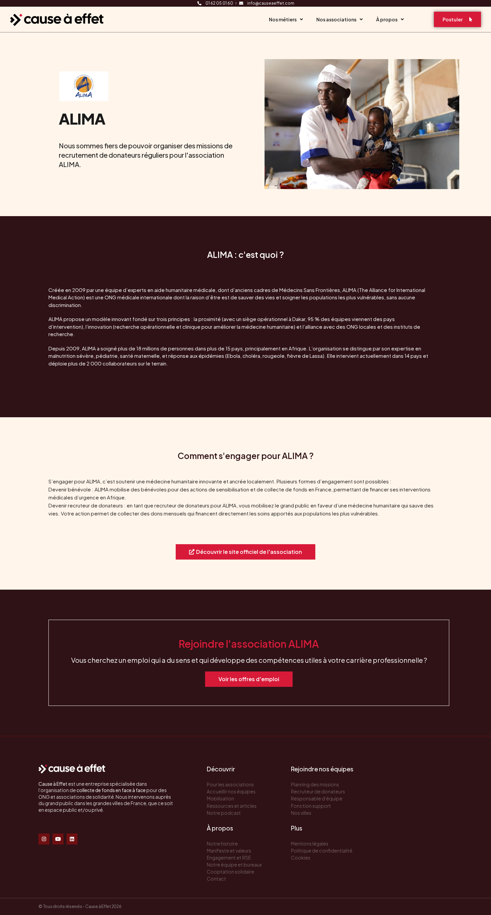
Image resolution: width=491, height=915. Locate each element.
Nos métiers (283, 19)
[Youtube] (57, 839)
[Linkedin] (71, 839)
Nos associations (336, 19)
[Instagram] (43, 839)
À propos (386, 19)
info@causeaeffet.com (270, 3)
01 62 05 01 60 (219, 3)
